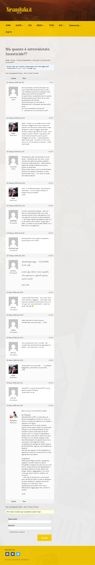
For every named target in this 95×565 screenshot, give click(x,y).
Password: (11, 525)
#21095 (50, 151)
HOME (8, 26)
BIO (30, 26)
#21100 (50, 206)
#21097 (50, 233)
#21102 (51, 183)
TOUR (51, 26)
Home (8, 60)
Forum (13, 60)
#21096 (50, 256)
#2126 (51, 82)
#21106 (51, 383)
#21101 (51, 118)
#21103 (51, 360)
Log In (9, 32)
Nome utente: (12, 519)
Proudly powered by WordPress (17, 560)
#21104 (51, 292)
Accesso (44, 538)
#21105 (51, 337)
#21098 (50, 315)
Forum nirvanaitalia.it (24, 60)
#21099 (50, 405)
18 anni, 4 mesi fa (22, 68)
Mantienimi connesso (17, 532)
